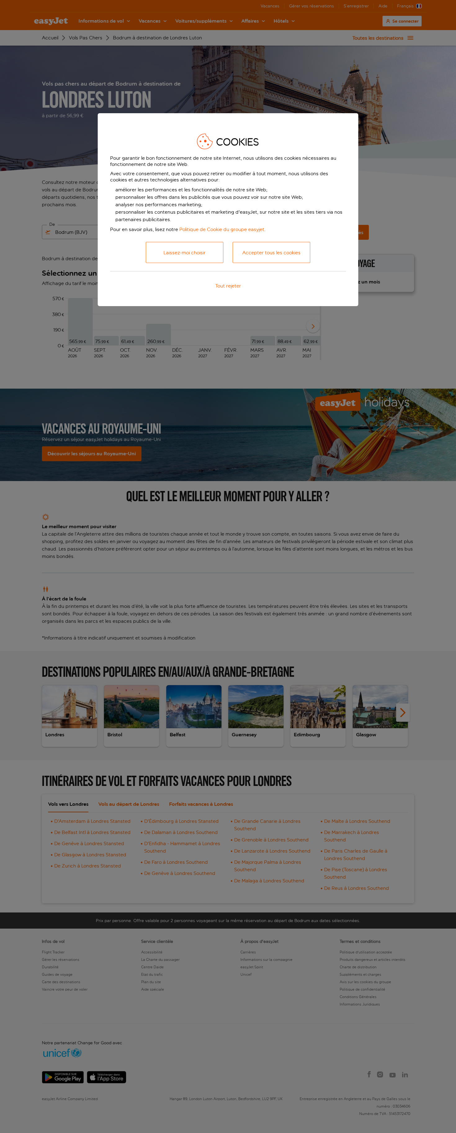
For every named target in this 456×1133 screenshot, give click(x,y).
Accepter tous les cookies (271, 253)
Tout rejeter (228, 286)
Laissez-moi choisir (184, 253)
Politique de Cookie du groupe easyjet (221, 229)
